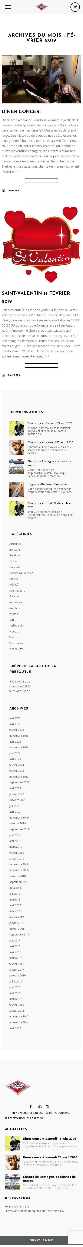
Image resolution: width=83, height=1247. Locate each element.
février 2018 (16, 917)
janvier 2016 (16, 1010)
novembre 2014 (19, 1022)
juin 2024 (14, 753)
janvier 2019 (16, 858)
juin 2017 (14, 940)
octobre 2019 (17, 823)
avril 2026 (15, 724)
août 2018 (15, 888)
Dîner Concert (22, 111)
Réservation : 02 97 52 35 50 (25, 1118)
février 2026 (16, 730)
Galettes (13, 375)
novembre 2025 (19, 735)
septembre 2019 (19, 829)
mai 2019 (14, 841)
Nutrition (14, 608)
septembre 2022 (19, 782)
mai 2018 (14, 899)
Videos (13, 631)
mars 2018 (15, 911)
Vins (11, 637)
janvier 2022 (16, 794)
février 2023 (16, 771)
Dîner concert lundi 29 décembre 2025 (49, 505)
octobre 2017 (17, 929)
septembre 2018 (19, 882)
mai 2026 (14, 718)
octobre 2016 (17, 975)
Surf (11, 620)
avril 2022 (15, 788)
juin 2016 (14, 987)
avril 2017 (15, 952)
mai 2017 (14, 946)
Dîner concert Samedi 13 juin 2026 (49, 423)
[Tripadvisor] (40, 1106)
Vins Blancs (16, 643)
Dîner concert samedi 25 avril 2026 (50, 442)
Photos (13, 614)
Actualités (15, 544)
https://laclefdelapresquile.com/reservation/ (34, 1211)
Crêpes (13, 579)
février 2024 (16, 765)
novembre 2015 (19, 1016)
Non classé (16, 602)
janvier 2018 (16, 923)
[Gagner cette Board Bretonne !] (16, 489)
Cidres (13, 561)
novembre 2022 (19, 776)
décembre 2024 (19, 747)
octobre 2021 (17, 800)
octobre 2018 (17, 876)
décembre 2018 (19, 864)
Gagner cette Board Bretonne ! (47, 484)
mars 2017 (15, 958)
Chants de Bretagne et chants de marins (49, 463)
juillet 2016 (15, 981)
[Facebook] (30, 1106)
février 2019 (16, 853)
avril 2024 (15, 759)
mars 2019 (15, 847)
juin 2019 (14, 835)
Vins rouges (16, 649)
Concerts (14, 190)
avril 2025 (15, 741)
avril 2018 (15, 905)
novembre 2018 (19, 870)
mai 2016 (14, 993)
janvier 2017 (16, 970)
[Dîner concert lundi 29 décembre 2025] (16, 508)
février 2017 (16, 964)
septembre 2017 (19, 934)
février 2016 (16, 1005)
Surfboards (16, 625)
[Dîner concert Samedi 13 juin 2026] (16, 428)
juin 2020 (14, 806)
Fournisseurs (17, 590)
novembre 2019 (19, 817)
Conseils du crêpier (21, 573)
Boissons (14, 549)
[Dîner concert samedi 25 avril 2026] (16, 447)
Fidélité (13, 584)
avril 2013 (15, 1028)
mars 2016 (15, 999)
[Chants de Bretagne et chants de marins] (16, 466)
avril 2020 (15, 812)
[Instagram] (47, 1106)
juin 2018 (14, 894)
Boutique (14, 555)
